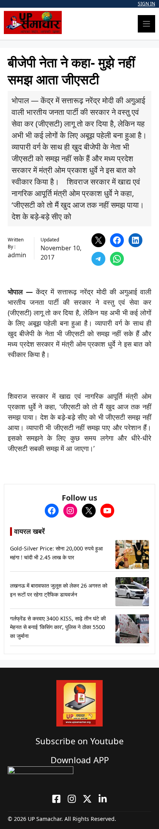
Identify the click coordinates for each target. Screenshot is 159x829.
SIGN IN (146, 3)
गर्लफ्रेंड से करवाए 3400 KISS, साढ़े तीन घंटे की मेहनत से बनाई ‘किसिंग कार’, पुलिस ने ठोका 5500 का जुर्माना (58, 627)
